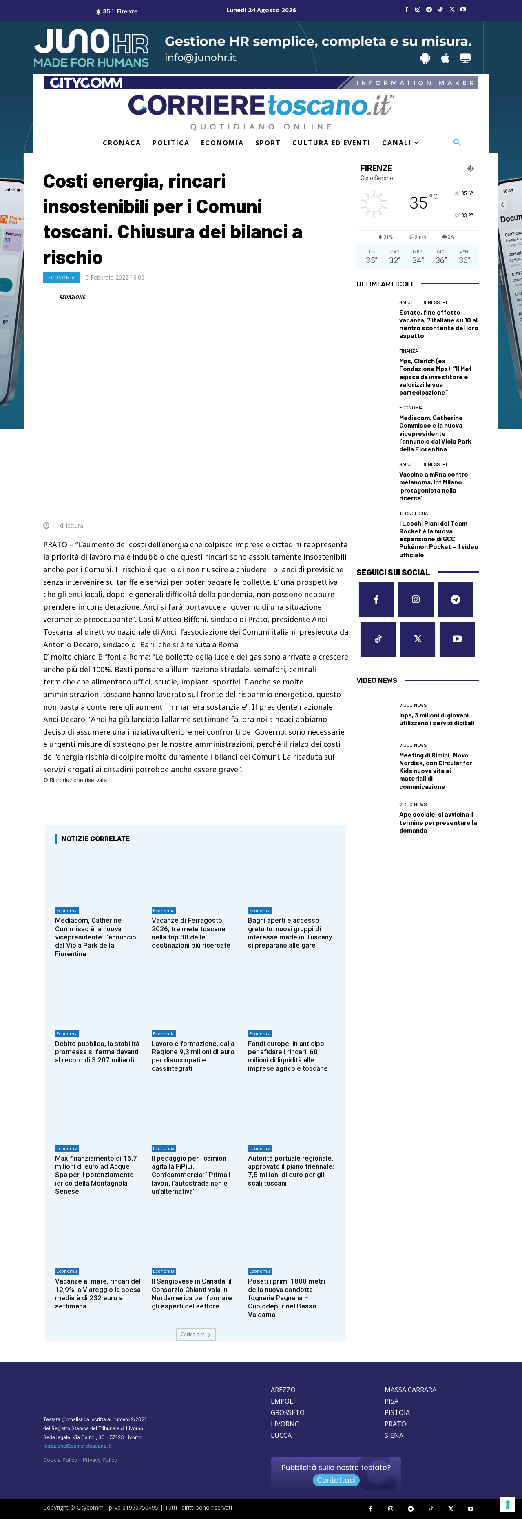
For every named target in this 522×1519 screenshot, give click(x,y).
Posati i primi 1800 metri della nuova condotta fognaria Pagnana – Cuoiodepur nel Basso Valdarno (286, 1298)
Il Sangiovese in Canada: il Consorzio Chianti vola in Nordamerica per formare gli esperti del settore (192, 1293)
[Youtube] (463, 10)
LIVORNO (285, 1423)
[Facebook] (406, 10)
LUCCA (281, 1435)
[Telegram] (429, 10)
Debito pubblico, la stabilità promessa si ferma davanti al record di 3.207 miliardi (97, 1051)
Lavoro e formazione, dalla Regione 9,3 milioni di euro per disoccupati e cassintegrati (193, 1056)
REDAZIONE (72, 297)
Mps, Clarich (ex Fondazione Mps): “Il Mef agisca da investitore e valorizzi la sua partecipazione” (435, 376)
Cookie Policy (60, 1460)
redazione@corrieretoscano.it (77, 1446)
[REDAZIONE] (50, 297)
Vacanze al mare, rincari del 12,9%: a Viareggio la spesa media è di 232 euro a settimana (98, 1293)
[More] (339, 505)
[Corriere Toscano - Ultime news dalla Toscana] (261, 112)
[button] (457, 143)
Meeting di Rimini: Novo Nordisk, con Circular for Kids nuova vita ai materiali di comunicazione (435, 770)
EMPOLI (283, 1401)
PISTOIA (397, 1412)
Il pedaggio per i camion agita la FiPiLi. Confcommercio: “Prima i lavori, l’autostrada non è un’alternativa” (191, 1175)
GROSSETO (288, 1412)
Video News (413, 705)
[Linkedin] (320, 505)
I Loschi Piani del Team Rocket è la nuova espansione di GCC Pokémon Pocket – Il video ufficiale (438, 538)
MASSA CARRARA (410, 1389)
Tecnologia (413, 513)
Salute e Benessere (424, 302)
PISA (391, 1401)
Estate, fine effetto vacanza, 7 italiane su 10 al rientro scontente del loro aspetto (438, 324)
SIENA (394, 1435)
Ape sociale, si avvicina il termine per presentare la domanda (438, 821)
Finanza (408, 351)
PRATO (395, 1423)
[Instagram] (417, 10)
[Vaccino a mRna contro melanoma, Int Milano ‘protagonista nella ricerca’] (374, 480)
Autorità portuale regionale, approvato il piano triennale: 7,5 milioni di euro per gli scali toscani (291, 1170)
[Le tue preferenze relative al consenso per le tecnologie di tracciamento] (507, 1504)
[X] (452, 10)
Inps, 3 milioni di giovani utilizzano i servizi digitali (436, 718)
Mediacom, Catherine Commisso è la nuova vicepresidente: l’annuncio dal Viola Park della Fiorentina (95, 937)
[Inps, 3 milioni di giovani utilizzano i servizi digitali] (374, 715)
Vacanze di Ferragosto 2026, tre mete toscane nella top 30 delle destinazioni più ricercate (191, 932)
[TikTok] (440, 10)
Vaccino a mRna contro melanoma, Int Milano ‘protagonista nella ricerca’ (433, 486)
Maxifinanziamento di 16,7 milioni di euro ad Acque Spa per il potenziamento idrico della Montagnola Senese (96, 1175)
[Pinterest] (283, 505)
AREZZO (283, 1389)
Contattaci (336, 1480)
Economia (61, 277)
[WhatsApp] (302, 505)
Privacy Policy (100, 1460)
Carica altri (193, 1334)
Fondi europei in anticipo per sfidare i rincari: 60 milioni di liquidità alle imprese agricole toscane (288, 1056)
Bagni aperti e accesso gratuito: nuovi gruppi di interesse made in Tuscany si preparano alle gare (290, 932)
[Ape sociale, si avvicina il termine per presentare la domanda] (374, 818)
